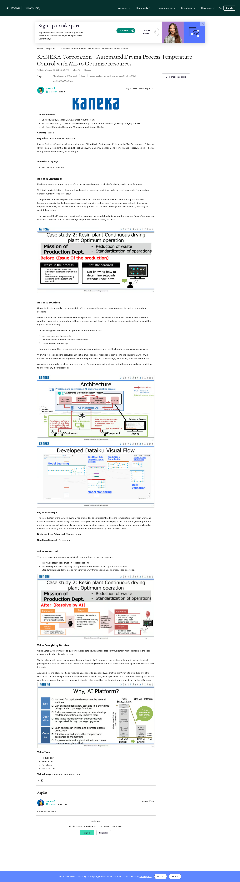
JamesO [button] (50, 801)
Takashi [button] (50, 88)
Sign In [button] (87, 833)
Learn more (146, 31)
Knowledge (186, 8)
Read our (141, 876)
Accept (160, 876)
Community (142, 8)
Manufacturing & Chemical (65, 76)
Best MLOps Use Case (63, 81)
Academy (123, 8)
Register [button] (103, 833)
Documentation (164, 8)
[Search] (220, 8)
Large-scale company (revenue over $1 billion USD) (113, 76)
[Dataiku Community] (23, 8)
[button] (202, 24)
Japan (83, 76)
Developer (206, 8)
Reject (175, 876)
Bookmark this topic (176, 76)
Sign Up (124, 30)
